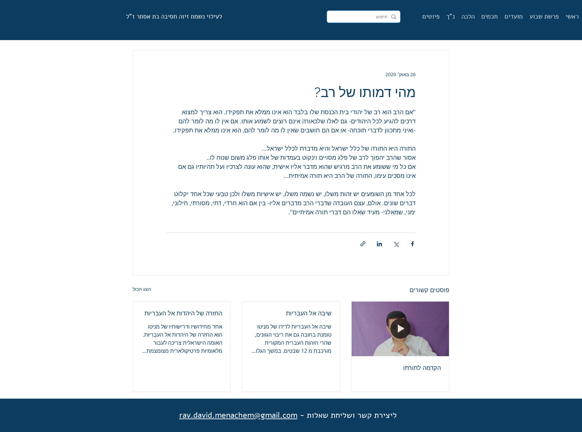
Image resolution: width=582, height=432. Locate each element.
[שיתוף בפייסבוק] (412, 244)
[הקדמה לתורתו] (400, 329)
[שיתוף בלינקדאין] (379, 244)
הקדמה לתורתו (422, 367)
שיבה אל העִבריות (308, 313)
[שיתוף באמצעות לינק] (363, 244)
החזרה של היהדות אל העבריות (183, 313)
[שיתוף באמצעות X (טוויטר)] (396, 244)
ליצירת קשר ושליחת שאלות (352, 415)
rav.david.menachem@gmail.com (238, 415)
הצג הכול (142, 289)
